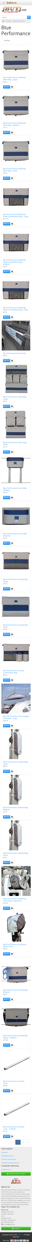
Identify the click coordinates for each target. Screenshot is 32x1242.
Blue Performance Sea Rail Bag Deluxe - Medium (15, 1036)
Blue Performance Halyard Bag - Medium (16, 808)
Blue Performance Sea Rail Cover (13, 1082)
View (7, 87)
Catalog (8, 21)
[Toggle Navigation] (3, 2)
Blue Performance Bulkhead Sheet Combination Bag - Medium (14, 262)
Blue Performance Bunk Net (14, 353)
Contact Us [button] (16, 1228)
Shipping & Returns (7, 1156)
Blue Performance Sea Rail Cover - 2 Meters (13, 1128)
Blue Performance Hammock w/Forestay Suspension (14, 899)
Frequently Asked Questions (10, 1163)
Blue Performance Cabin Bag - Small (15, 443)
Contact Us (4, 1152)
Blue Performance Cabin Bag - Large (15, 398)
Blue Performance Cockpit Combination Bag (13, 671)
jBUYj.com (20, 1235)
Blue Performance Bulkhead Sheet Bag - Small (14, 169)
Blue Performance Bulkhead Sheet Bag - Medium (14, 124)
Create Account (6, 1169)
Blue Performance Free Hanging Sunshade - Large (16, 717)
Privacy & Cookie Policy (8, 1159)
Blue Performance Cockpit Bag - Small (16, 626)
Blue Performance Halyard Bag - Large (16, 763)
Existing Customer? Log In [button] (16, 1174)
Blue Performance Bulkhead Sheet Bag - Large (14, 78)
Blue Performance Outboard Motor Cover (14, 945)
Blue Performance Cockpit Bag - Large (16, 580)
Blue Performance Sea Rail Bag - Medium (16, 991)
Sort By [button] (6, 40)
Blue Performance (18, 21)
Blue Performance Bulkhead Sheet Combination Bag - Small (15, 308)
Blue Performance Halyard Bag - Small (16, 854)
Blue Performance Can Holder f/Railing (15, 489)
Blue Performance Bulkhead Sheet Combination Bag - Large (15, 215)
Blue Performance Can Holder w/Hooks (15, 535)
